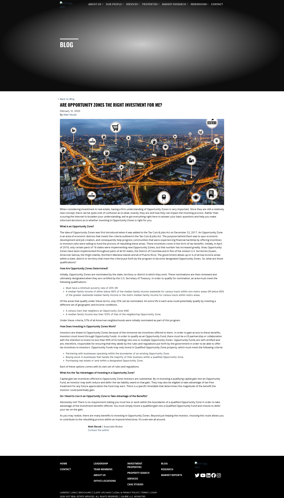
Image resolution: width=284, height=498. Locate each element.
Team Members (103, 469)
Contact (217, 4)
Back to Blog (67, 98)
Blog (164, 463)
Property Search (138, 472)
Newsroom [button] (198, 4)
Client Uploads (102, 492)
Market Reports (171, 475)
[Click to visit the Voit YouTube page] (203, 476)
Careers (64, 492)
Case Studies (135, 484)
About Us (100, 475)
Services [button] (132, 4)
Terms (144, 492)
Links (74, 492)
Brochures (85, 492)
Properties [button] (150, 4)
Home (63, 463)
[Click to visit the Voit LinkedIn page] (208, 476)
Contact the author (98, 430)
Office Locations (105, 480)
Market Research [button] (174, 4)
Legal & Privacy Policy (126, 492)
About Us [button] (94, 4)
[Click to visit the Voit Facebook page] (213, 476)
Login (153, 492)
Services (132, 478)
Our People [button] (114, 4)
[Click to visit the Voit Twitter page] (197, 476)
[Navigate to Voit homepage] (69, 4)
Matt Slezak (70, 114)
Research (167, 469)
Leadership (101, 463)
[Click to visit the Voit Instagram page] (219, 476)
